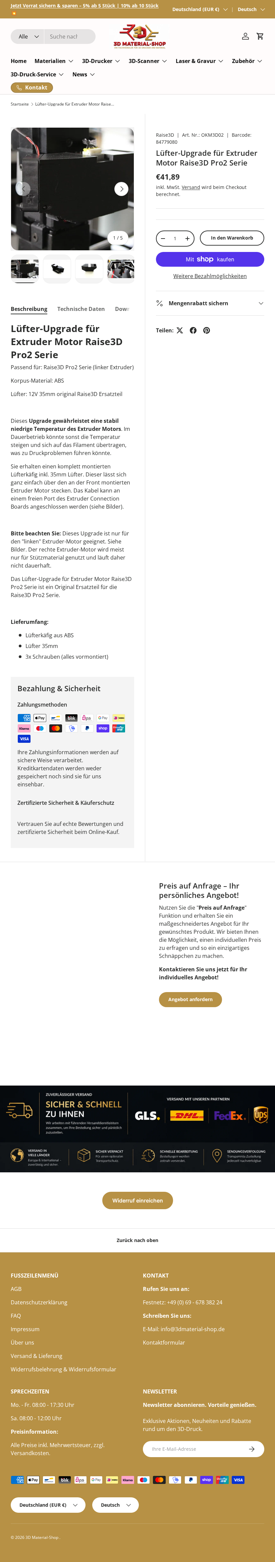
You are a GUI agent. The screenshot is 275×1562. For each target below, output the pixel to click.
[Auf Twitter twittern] (179, 330)
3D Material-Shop (42, 1537)
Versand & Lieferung (36, 1356)
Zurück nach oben (137, 1240)
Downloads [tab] (130, 309)
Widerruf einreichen (137, 1200)
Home (18, 61)
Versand (191, 187)
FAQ (16, 1315)
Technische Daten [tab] (81, 309)
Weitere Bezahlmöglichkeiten (210, 276)
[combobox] (53, 36)
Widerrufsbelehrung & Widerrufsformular (63, 1369)
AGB (16, 1289)
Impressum (25, 1329)
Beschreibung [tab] (29, 309)
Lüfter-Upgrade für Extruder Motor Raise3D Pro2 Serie (75, 104)
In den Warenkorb (232, 238)
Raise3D (165, 135)
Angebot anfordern (190, 999)
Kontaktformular (164, 1342)
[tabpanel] (72, 491)
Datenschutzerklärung (39, 1302)
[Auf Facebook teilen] (193, 330)
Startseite (20, 104)
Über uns (22, 1342)
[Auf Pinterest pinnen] (206, 330)
